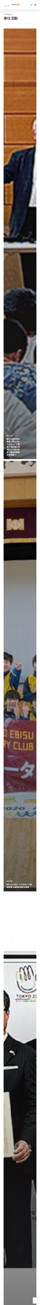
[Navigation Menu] (35, 5)
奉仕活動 (9, 436)
